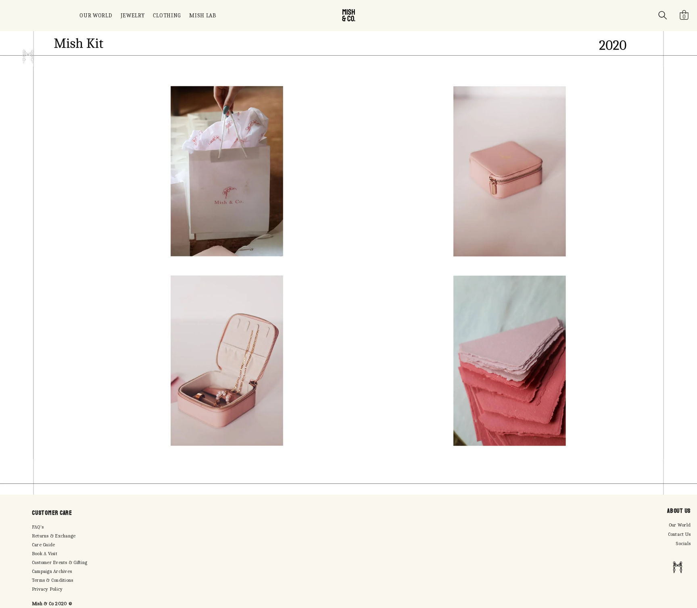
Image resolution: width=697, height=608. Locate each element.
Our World (680, 525)
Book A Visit (44, 553)
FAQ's (38, 527)
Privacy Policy (47, 589)
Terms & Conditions (52, 580)
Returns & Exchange (53, 536)
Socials (683, 543)
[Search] (662, 15)
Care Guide (43, 545)
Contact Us (679, 534)
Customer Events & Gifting (59, 562)
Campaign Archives (52, 571)
